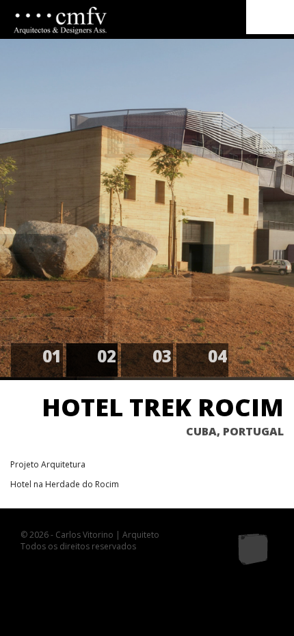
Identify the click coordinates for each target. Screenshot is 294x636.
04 (217, 356)
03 (162, 356)
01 (52, 356)
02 (106, 356)
